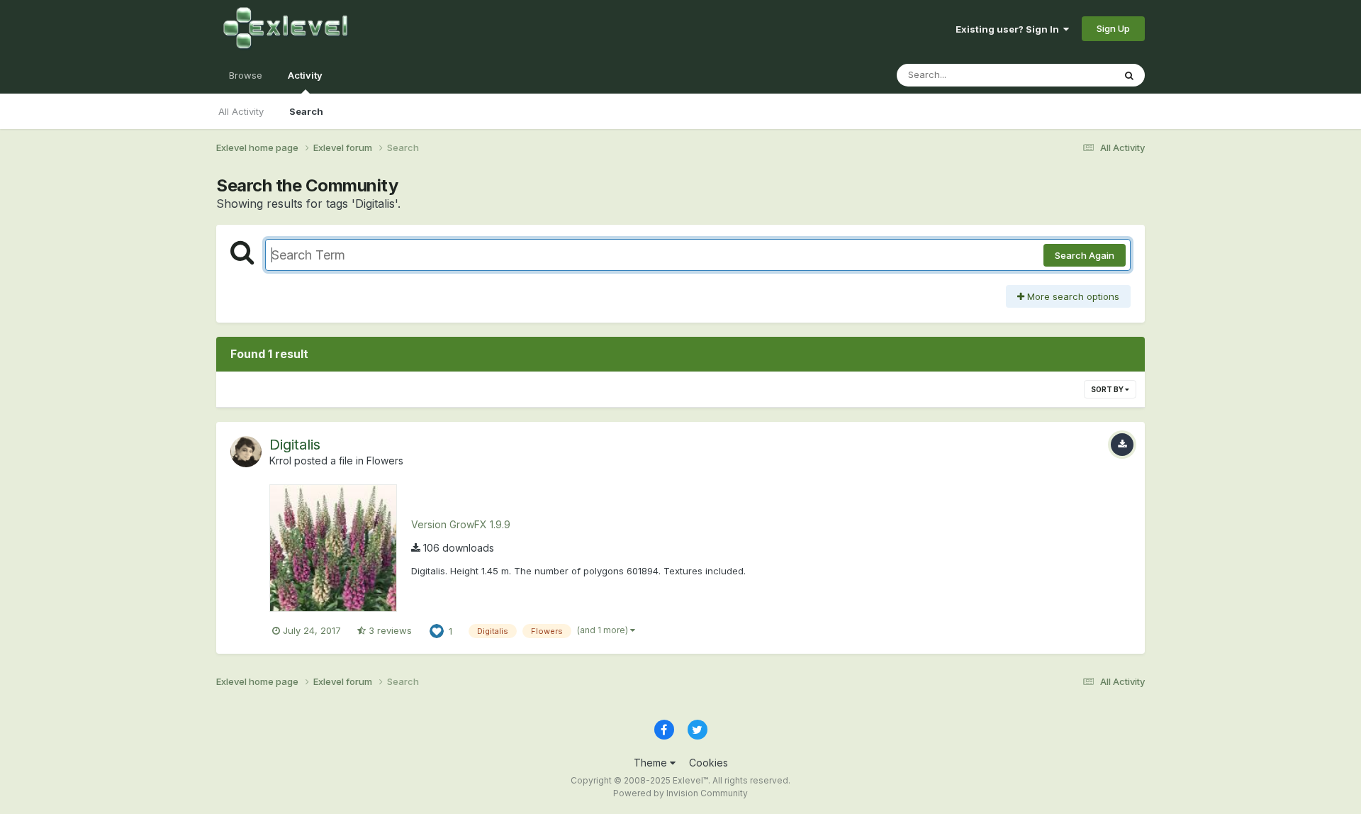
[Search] (1129, 75)
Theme (652, 763)
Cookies (708, 763)
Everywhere (1069, 74)
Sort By (1108, 389)
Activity (305, 75)
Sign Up (1113, 28)
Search (306, 111)
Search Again (1084, 255)
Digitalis (294, 444)
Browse (245, 75)
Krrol (280, 461)
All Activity (241, 111)
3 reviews (389, 630)
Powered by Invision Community (680, 793)
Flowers (384, 461)
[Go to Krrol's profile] (246, 451)
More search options (1071, 296)
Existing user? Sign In (1009, 29)
